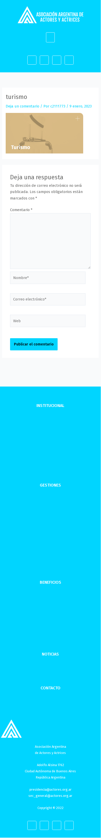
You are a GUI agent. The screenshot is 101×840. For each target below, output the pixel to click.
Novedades (50, 672)
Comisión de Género (50, 446)
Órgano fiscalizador (50, 454)
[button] (50, 37)
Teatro (50, 518)
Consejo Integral (50, 431)
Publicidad (50, 541)
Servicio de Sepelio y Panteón (50, 638)
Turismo (50, 623)
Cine (50, 533)
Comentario (21, 209)
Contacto (50, 706)
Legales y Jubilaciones (50, 556)
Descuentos (50, 600)
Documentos (50, 469)
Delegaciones (50, 439)
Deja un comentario (22, 106)
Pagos (50, 503)
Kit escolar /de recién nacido (50, 631)
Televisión (50, 526)
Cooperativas (50, 510)
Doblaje (50, 548)
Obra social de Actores (50, 462)
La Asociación (50, 423)
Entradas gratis (50, 615)
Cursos (50, 608)
